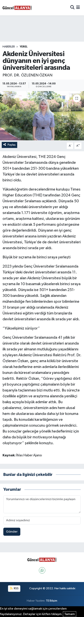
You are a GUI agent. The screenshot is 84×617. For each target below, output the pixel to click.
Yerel (24, 46)
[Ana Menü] (78, 7)
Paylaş (12, 144)
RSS (16, 588)
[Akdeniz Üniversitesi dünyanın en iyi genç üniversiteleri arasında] (42, 115)
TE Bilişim (51, 600)
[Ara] (72, 7)
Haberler (9, 46)
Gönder (12, 531)
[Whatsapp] (42, 570)
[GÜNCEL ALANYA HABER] (17, 8)
